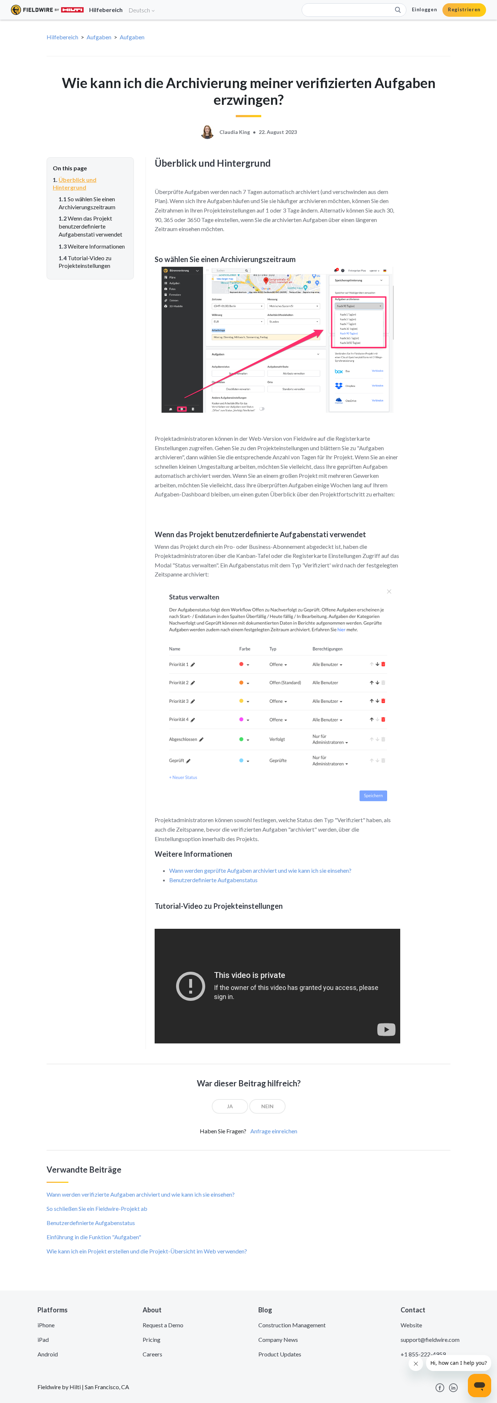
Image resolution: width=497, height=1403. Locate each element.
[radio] (230, 1106)
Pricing (151, 1339)
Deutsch (139, 10)
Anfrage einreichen (273, 1130)
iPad (43, 1339)
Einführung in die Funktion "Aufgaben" (94, 1236)
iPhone (46, 1324)
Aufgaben (99, 36)
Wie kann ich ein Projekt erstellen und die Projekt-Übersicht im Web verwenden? (147, 1251)
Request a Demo (163, 1324)
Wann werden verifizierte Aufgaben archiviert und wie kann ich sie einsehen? (141, 1194)
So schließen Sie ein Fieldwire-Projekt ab (97, 1208)
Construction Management (292, 1324)
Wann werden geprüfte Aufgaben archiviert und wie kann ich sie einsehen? (260, 870)
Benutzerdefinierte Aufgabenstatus (213, 879)
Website (411, 1324)
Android (47, 1354)
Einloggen (424, 9)
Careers (152, 1354)
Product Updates (279, 1354)
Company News (278, 1339)
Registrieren (464, 9)
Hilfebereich (62, 36)
